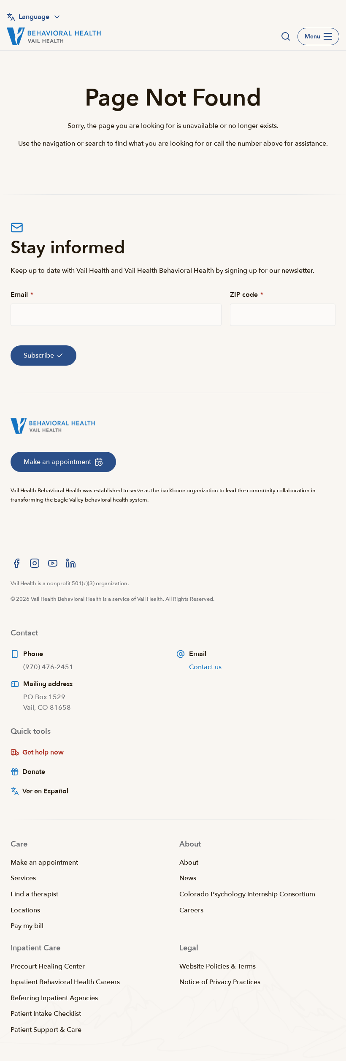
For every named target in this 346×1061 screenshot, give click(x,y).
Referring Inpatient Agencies (54, 998)
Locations (25, 910)
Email (22, 294)
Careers (191, 910)
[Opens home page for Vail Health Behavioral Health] (54, 36)
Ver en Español (45, 791)
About (188, 862)
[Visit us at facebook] (16, 563)
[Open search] (285, 36)
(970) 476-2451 (48, 667)
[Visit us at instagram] (35, 563)
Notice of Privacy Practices (219, 982)
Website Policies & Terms (217, 966)
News (187, 878)
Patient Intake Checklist (46, 1013)
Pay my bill (27, 926)
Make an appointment (44, 862)
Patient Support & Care (46, 1029)
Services (23, 878)
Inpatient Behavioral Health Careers (65, 982)
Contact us (205, 667)
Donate (33, 771)
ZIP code (246, 294)
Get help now (43, 752)
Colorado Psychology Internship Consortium (247, 894)
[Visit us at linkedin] (71, 563)
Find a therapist (34, 894)
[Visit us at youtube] (53, 563)
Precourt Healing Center (48, 966)
